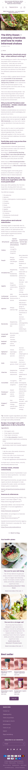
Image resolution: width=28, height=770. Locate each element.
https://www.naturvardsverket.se (11, 527)
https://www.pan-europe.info (10, 511)
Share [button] (4, 50)
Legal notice (23, 765)
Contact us (6, 711)
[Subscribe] (23, 744)
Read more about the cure (13, 591)
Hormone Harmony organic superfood (19, 672)
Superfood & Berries (13, 761)
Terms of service (7, 765)
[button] (3, 7)
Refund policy (7, 724)
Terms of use (6, 727)
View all (14, 698)
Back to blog (15, 533)
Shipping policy (7, 714)
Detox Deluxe (7, 586)
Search (5, 731)
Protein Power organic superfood (20, 691)
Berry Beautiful (13, 437)
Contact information (20, 767)
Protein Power (18, 643)
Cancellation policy (9, 767)
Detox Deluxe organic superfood (7, 691)
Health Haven (12, 641)
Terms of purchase (8, 717)
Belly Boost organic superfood (6, 672)
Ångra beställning (8, 734)
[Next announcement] (25, 2)
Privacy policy (20, 763)
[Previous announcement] (2, 2)
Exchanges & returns (9, 721)
